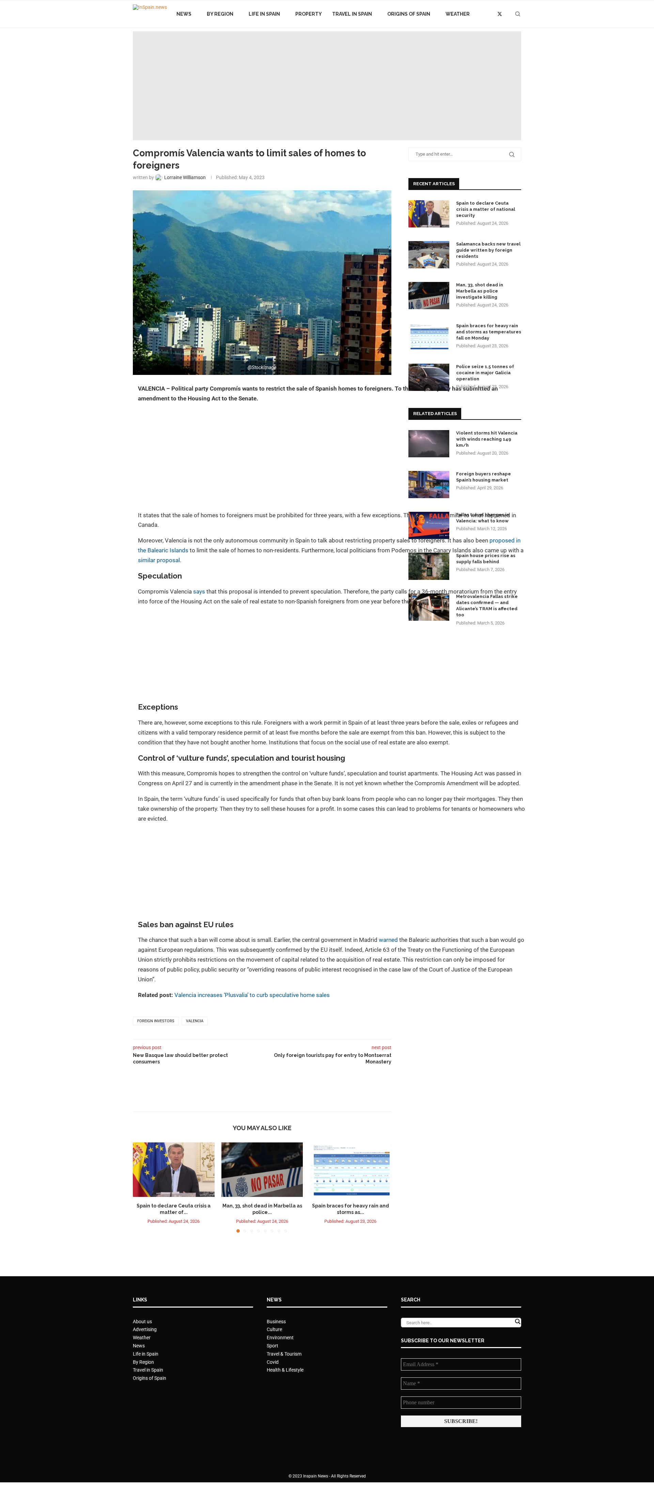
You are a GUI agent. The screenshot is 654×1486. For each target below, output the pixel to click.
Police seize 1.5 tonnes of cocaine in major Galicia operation (485, 372)
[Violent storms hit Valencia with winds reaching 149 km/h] (428, 443)
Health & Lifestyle (285, 1370)
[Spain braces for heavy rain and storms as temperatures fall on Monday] (350, 1169)
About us (142, 1321)
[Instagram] (507, 14)
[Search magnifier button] (517, 1321)
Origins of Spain (408, 14)
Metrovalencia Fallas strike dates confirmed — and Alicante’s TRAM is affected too (487, 606)
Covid (273, 1362)
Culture (274, 1329)
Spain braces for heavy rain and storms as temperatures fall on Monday (488, 332)
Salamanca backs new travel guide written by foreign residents (488, 250)
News (183, 14)
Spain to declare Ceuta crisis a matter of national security (485, 209)
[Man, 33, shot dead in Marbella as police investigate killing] (262, 1169)
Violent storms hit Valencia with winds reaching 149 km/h (486, 439)
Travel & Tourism (284, 1354)
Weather (458, 14)
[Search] (517, 14)
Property (308, 14)
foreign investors (155, 1021)
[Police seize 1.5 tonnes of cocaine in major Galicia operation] (428, 377)
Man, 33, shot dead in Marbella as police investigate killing (479, 291)
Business (276, 1321)
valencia (194, 1021)
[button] (142, 1187)
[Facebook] (492, 14)
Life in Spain (264, 14)
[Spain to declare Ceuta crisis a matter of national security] (174, 1169)
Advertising (145, 1329)
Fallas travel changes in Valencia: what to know (482, 517)
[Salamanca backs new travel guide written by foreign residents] (428, 254)
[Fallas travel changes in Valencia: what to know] (428, 525)
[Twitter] (499, 14)
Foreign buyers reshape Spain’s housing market (483, 477)
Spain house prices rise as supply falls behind (485, 558)
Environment (280, 1337)
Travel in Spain (352, 14)
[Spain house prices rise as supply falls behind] (428, 566)
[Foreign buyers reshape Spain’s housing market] (428, 484)
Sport (272, 1345)
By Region (220, 14)
